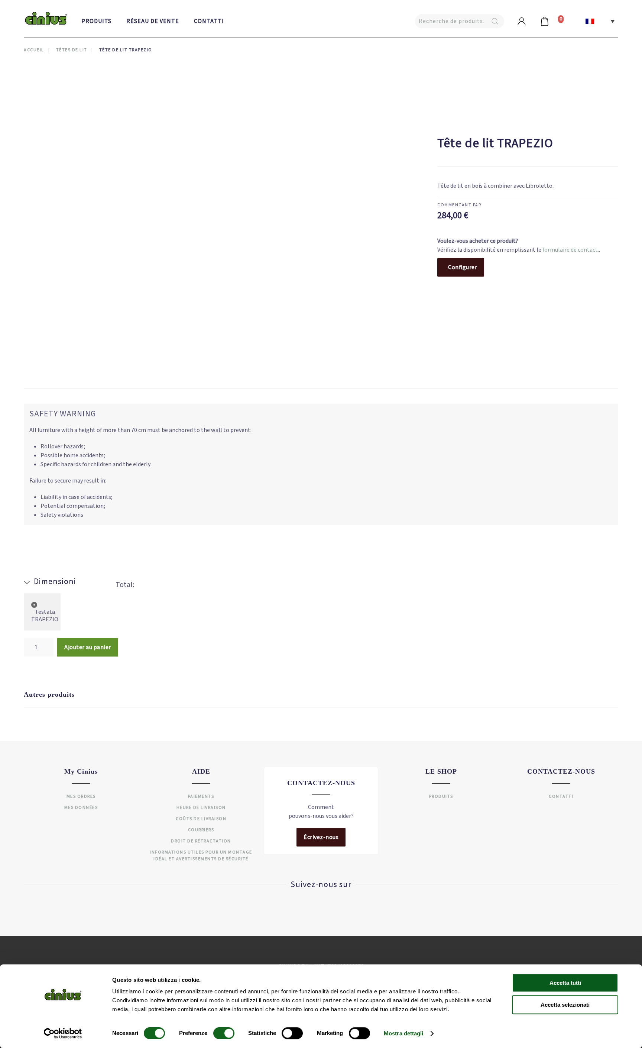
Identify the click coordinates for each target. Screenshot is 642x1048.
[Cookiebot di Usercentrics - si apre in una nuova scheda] (62, 1033)
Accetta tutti (565, 983)
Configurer (462, 267)
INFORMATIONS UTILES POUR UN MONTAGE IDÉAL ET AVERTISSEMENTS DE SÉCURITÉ (201, 855)
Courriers (201, 830)
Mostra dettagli (404, 1033)
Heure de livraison (201, 807)
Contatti (209, 21)
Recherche (495, 21)
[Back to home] (46, 18)
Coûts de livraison (201, 819)
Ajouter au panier (87, 647)
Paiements (201, 796)
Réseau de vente (152, 21)
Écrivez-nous (321, 837)
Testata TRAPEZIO (44, 615)
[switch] (216, 1033)
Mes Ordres (81, 796)
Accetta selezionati (565, 1005)
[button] (600, 21)
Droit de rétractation (201, 841)
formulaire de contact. (570, 250)
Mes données (81, 807)
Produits (96, 21)
